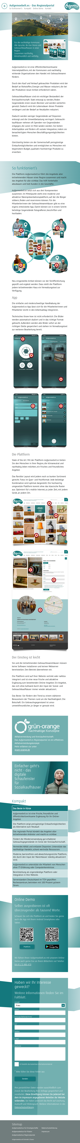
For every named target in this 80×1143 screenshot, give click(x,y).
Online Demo (38, 9)
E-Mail (17, 1039)
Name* (17, 1009)
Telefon (17, 1031)
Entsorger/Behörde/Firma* (23, 1017)
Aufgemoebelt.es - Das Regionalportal (31, 5)
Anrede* (17, 1002)
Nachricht (18, 1046)
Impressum (45, 1131)
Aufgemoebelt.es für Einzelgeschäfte (25, 1128)
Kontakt (48, 9)
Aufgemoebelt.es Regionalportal (23, 1135)
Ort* (16, 1024)
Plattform (27, 947)
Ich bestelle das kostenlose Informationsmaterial (36, 1064)
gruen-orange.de (22, 749)
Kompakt (27, 9)
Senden (25, 1079)
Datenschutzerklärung (24, 1107)
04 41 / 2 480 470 (23, 964)
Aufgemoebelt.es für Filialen (22, 1131)
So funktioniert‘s (15, 9)
